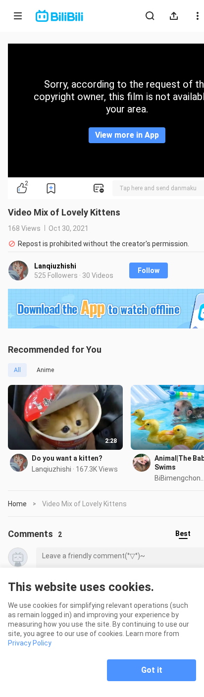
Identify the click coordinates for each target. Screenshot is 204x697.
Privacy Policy (29, 643)
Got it (151, 670)
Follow (148, 270)
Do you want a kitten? (67, 458)
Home (17, 504)
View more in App (127, 135)
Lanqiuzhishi (55, 266)
